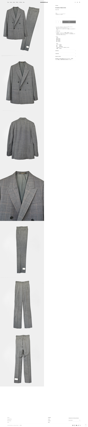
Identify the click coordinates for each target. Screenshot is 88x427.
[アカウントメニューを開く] (77, 2)
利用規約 (21, 425)
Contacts (49, 420)
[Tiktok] (78, 425)
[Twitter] (80, 425)
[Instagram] (74, 425)
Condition (57, 53)
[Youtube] (76, 425)
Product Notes (58, 56)
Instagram (49, 417)
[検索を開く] (75, 2)
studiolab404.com (11, 425)
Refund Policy (9, 420)
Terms (8, 422)
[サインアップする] (80, 420)
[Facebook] (72, 425)
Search (8, 417)
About (49, 422)
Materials (57, 50)
